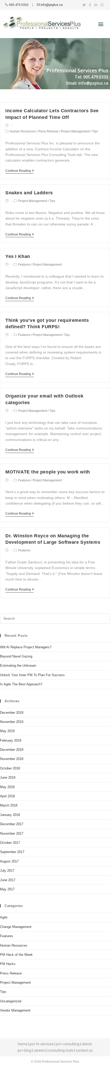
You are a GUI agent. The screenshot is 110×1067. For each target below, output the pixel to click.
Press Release (48, 131)
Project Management (75, 131)
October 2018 (10, 768)
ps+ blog (24, 1050)
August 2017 (9, 861)
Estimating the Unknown (18, 665)
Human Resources (23, 131)
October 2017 (10, 843)
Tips (95, 131)
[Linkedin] (96, 5)
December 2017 (11, 824)
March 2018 (8, 805)
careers (40, 1050)
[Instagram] (102, 5)
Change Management (15, 927)
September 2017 (12, 852)
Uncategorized (10, 1001)
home (22, 1044)
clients (87, 1044)
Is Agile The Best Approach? (21, 684)
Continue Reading (18, 171)
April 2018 (7, 796)
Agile (3, 917)
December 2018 (11, 750)
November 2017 (11, 833)
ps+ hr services (42, 1044)
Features (24, 264)
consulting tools (60, 1050)
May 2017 (7, 889)
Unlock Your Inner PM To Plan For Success (32, 675)
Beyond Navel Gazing (16, 656)
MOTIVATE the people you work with (47, 471)
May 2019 (7, 731)
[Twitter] (84, 5)
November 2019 (11, 722)
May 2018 (7, 787)
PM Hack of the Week (16, 955)
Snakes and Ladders (29, 192)
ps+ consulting (67, 1044)
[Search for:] (55, 618)
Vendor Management (15, 1010)
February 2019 (10, 740)
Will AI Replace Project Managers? (25, 647)
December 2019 (11, 712)
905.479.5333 (18, 5)
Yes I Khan (17, 256)
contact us (84, 1050)
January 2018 (10, 815)
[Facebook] (90, 5)
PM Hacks (8, 964)
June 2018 (7, 777)
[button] (100, 24)
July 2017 (7, 870)
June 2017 (7, 880)
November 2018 (11, 759)
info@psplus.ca (51, 5)
